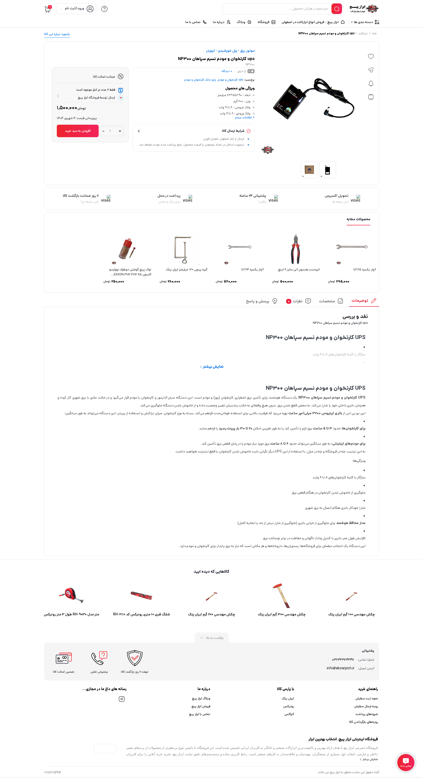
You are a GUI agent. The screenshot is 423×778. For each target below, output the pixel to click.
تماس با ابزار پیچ (199, 714)
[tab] (364, 302)
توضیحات (360, 301)
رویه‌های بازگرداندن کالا (363, 722)
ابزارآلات (362, 34)
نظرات (295, 301)
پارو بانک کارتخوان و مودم (200, 80)
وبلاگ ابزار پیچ (201, 698)
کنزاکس (289, 714)
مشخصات (327, 301)
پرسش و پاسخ (257, 301)
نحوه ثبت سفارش (366, 698)
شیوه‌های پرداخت (367, 714)
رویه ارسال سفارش (366, 706)
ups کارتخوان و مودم (230, 80)
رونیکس (288, 706)
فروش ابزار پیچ (200, 706)
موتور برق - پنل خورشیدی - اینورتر (230, 50)
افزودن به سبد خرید (78, 131)
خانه (374, 34)
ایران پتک (288, 698)
